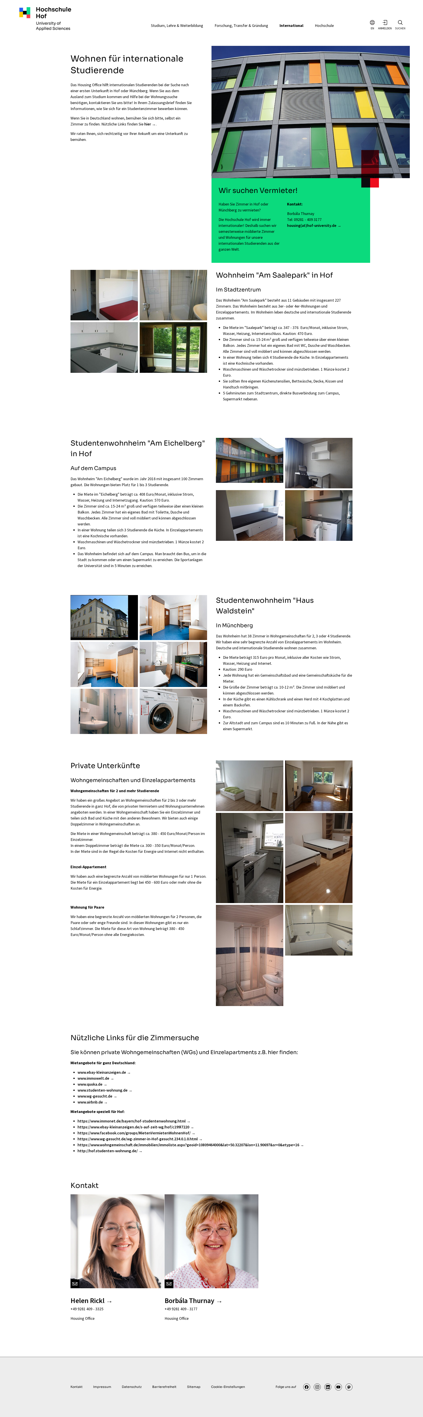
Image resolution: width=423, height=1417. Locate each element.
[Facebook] (306, 1387)
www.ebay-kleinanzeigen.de (102, 1072)
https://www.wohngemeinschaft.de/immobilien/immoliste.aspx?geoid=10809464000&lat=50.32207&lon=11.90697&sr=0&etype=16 (188, 1144)
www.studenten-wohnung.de (103, 1090)
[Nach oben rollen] (413, 1407)
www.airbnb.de (90, 1102)
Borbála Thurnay (189, 1300)
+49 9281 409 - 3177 (181, 1308)
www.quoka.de (90, 1084)
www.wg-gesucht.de (95, 1096)
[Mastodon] (348, 1387)
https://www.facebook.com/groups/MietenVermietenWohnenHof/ (134, 1132)
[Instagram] (317, 1387)
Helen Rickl (87, 1300)
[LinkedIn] (327, 1387)
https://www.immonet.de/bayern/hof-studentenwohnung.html (132, 1121)
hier (147, 124)
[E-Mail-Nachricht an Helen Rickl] (74, 1283)
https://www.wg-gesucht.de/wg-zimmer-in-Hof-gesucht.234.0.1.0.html (138, 1138)
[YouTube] (338, 1387)
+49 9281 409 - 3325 (86, 1308)
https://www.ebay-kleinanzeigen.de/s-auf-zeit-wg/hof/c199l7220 (133, 1126)
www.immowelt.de (93, 1078)
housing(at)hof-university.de (311, 225)
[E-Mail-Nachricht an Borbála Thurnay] (169, 1283)
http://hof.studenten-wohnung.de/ (108, 1150)
